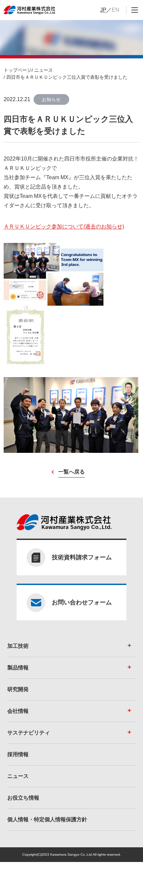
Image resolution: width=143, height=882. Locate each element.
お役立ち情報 (23, 798)
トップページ (18, 70)
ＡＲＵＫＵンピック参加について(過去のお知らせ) (64, 226)
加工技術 (18, 646)
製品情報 (18, 667)
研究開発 (18, 689)
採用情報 (18, 754)
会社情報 (18, 711)
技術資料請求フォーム (82, 557)
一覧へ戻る (71, 472)
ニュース (43, 70)
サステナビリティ (28, 733)
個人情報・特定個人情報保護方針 (47, 819)
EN (115, 10)
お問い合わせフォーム (82, 602)
